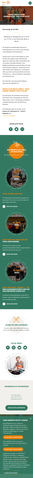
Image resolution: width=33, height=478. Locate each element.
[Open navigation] (30, 3)
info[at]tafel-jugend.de (16, 399)
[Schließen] (31, 419)
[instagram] (14, 348)
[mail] (22, 129)
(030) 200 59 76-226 (16, 397)
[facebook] (11, 129)
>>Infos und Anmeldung (9, 115)
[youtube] (19, 348)
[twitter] (16, 129)
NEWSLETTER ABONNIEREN (16, 408)
